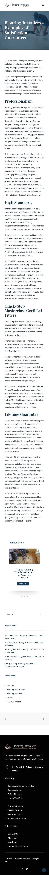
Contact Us (13, 834)
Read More (22, 583)
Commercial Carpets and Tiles (21, 786)
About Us (12, 838)
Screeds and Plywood (17, 818)
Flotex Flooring (15, 814)
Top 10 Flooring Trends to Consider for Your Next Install (24, 573)
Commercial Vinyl (15, 790)
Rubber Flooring (15, 810)
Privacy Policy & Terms (18, 846)
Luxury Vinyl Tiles (16, 798)
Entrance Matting (15, 806)
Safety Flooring (15, 794)
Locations (12, 842)
